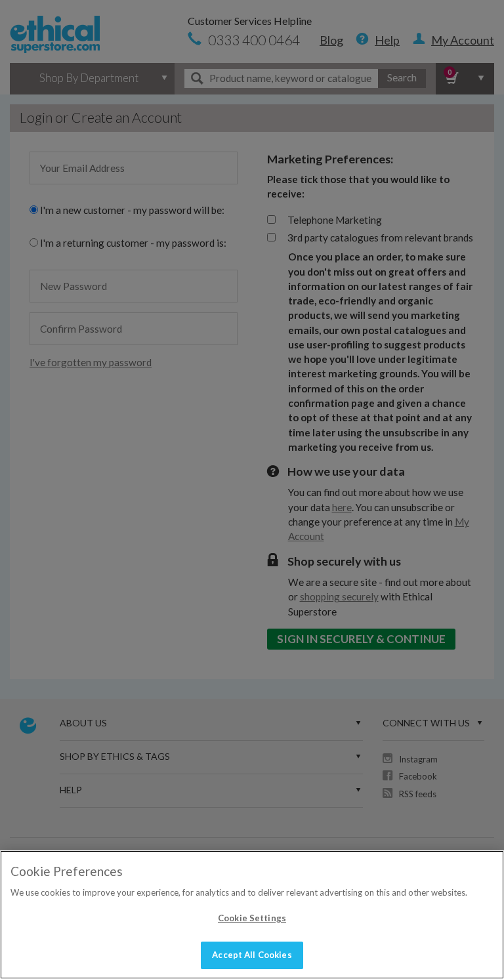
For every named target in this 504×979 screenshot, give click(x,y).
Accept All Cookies (251, 954)
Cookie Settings (252, 918)
